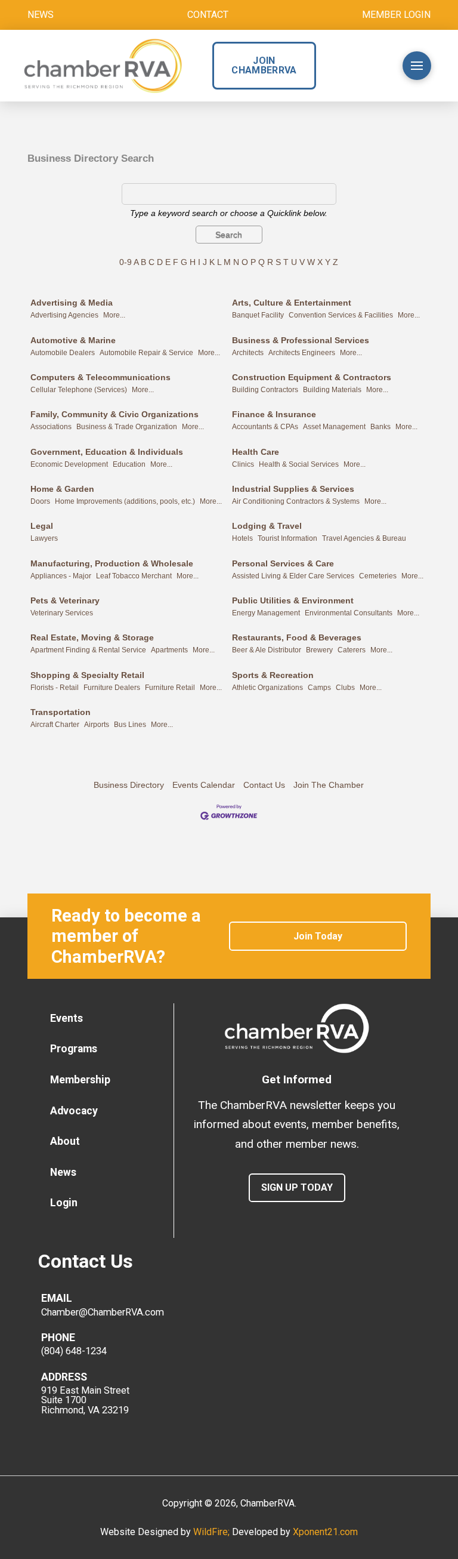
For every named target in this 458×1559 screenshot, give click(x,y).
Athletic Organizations (267, 687)
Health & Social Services (299, 464)
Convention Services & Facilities (341, 315)
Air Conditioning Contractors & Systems (296, 501)
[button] (369, 65)
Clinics (243, 464)
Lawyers (44, 538)
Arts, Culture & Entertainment (291, 302)
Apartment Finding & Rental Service (88, 650)
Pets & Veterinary (65, 600)
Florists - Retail (54, 687)
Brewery (319, 650)
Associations (51, 427)
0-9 (125, 262)
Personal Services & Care (283, 563)
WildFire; (212, 1532)
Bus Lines (130, 724)
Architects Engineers (301, 353)
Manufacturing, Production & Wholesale (111, 563)
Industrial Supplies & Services (293, 489)
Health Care (255, 452)
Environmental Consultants (348, 613)
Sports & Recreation (273, 675)
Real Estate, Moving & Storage (92, 637)
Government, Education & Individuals (106, 452)
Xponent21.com (325, 1532)
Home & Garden (62, 489)
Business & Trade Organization (126, 427)
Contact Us (264, 785)
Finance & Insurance (274, 414)
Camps (319, 687)
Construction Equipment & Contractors (311, 377)
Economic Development (69, 464)
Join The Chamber (328, 785)
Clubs (345, 687)
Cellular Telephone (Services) (78, 390)
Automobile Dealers (62, 353)
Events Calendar (203, 785)
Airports (96, 724)
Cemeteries (378, 576)
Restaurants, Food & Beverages (296, 637)
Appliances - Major (60, 576)
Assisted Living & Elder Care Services (293, 576)
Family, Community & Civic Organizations (114, 414)
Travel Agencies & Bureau (364, 538)
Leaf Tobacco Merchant (134, 576)
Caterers (352, 650)
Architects (248, 353)
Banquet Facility (258, 315)
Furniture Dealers (111, 687)
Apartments (169, 650)
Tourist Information (287, 538)
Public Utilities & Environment (293, 600)
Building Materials (332, 390)
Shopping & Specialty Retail (87, 675)
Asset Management (334, 427)
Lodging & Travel (267, 526)
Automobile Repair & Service (146, 353)
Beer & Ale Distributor (266, 650)
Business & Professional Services (300, 340)
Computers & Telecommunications (100, 377)
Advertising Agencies (64, 315)
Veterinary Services (61, 613)
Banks (380, 427)
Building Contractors (265, 390)
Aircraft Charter (54, 724)
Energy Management (266, 613)
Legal (41, 526)
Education (129, 464)
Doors (40, 501)
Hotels (242, 538)
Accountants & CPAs (265, 427)
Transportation (60, 712)
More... (114, 315)
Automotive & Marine (73, 340)
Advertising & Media (71, 302)
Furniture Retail (170, 687)
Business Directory (129, 785)
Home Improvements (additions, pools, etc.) (125, 501)
